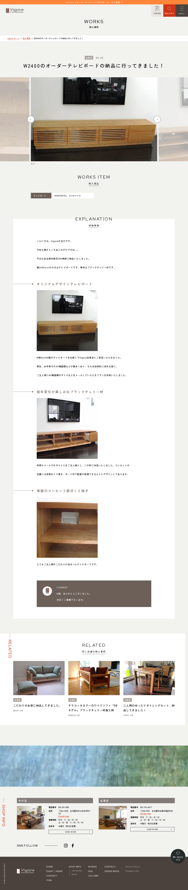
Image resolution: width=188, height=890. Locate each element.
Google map (63, 816)
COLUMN (93, 875)
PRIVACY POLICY (132, 867)
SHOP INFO (75, 866)
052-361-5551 (63, 807)
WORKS (92, 866)
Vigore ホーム (13, 38)
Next (157, 119)
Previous (30, 119)
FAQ (90, 871)
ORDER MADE (111, 871)
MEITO (74, 874)
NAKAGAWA (77, 871)
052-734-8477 (146, 807)
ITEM (49, 880)
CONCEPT (52, 875)
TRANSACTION (132, 871)
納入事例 (26, 38)
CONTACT (110, 866)
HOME (49, 866)
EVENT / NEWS (54, 871)
